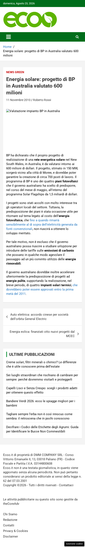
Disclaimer (10, 536)
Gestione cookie (74, 543)
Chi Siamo (10, 514)
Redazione (10, 520)
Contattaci (66, 485)
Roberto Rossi (42, 100)
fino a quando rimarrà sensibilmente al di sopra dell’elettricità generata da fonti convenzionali (41, 224)
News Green (15, 72)
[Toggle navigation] (8, 37)
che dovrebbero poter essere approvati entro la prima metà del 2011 (42, 289)
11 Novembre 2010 (18, 100)
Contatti (8, 525)
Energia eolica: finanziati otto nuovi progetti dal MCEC (42, 334)
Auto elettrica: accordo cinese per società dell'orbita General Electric (39, 317)
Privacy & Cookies (15, 531)
